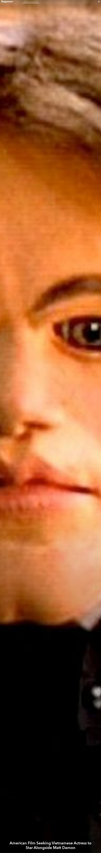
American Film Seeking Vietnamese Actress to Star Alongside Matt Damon (50, 845)
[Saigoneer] (7, 1)
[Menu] (99, 1)
